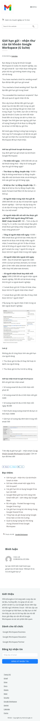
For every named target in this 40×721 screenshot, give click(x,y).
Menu (34, 7)
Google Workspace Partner (13, 642)
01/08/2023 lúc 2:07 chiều (21, 559)
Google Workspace (21, 534)
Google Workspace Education (14, 637)
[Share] (18, 467)
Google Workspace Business (14, 632)
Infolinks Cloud (18, 607)
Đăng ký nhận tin (20, 661)
